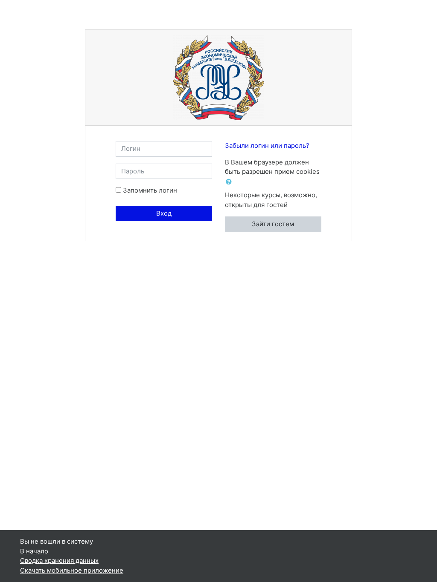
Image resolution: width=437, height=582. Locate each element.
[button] (230, 182)
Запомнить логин (150, 190)
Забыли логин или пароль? (267, 145)
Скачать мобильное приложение (71, 570)
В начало (34, 551)
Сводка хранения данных (59, 560)
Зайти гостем (273, 224)
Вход (164, 213)
